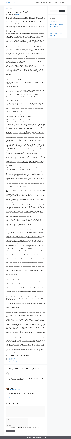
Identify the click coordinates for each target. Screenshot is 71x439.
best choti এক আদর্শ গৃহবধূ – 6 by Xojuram (14, 360)
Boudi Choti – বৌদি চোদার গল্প (55, 26)
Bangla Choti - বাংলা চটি (11, 358)
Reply (9, 382)
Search (51, 8)
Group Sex (52, 31)
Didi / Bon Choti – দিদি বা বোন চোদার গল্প (57, 28)
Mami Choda (52, 35)
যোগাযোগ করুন (62, 2)
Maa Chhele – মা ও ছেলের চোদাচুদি (56, 33)
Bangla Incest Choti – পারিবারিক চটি (46, 2)
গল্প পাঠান (56, 2)
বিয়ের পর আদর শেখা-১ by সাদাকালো (17, 355)
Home (37, 2)
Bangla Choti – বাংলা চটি (54, 22)
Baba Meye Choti (53, 21)
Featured (52, 29)
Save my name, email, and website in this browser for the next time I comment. (24, 427)
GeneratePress (43, 437)
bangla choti (10, 359)
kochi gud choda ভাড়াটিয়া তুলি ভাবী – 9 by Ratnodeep (16, 361)
